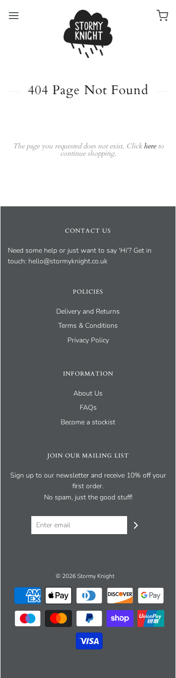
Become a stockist (88, 422)
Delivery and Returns (88, 311)
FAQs (88, 407)
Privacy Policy (88, 340)
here (150, 146)
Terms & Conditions (88, 325)
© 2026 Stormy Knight (85, 576)
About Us (88, 393)
